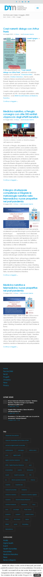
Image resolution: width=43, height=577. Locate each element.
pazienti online (29, 514)
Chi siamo (7, 380)
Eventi (5, 546)
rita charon (17, 519)
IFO (30, 475)
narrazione (24, 504)
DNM (26, 460)
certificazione (9, 450)
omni (6, 509)
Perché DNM (8, 371)
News (17, 34)
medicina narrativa (10, 494)
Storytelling (25, 524)
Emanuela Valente (28, 34)
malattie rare (19, 484)
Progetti (6, 377)
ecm (30, 465)
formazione (30, 470)
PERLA (7, 519)
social (15, 524)
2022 (14, 17)
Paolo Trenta (27, 509)
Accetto (37, 575)
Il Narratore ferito (26, 74)
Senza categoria (9, 560)
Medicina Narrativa (10, 554)
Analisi (5, 540)
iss (5, 480)
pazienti (18, 514)
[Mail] (28, 1)
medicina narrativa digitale (29, 494)
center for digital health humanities (15, 445)
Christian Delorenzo (16, 77)
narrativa (8, 499)
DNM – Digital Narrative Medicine (14, 465)
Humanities (7, 551)
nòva (33, 504)
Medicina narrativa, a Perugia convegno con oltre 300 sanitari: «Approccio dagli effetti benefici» (21, 114)
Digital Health (8, 543)
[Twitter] (19, 1)
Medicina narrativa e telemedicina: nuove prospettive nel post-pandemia (20, 287)
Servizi (5, 374)
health (7, 475)
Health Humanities (10, 549)
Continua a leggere (10, 101)
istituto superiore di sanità (19, 480)
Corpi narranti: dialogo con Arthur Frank (21, 30)
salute (27, 519)
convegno (21, 450)
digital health (17, 455)
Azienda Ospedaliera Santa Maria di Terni (17, 440)
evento (20, 470)
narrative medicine (10, 504)
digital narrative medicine (12, 460)
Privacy (6, 385)
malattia (7, 484)
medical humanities (10, 489)
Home (8, 17)
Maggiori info (27, 575)
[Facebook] (16, 1)
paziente (7, 514)
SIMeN (7, 524)
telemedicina (9, 529)
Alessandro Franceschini (12, 435)
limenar (33, 480)
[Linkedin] (22, 1)
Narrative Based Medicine (23, 499)
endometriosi (9, 470)
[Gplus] (25, 1)
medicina (24, 489)
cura (6, 455)
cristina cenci (32, 450)
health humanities (19, 475)
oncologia (16, 509)
